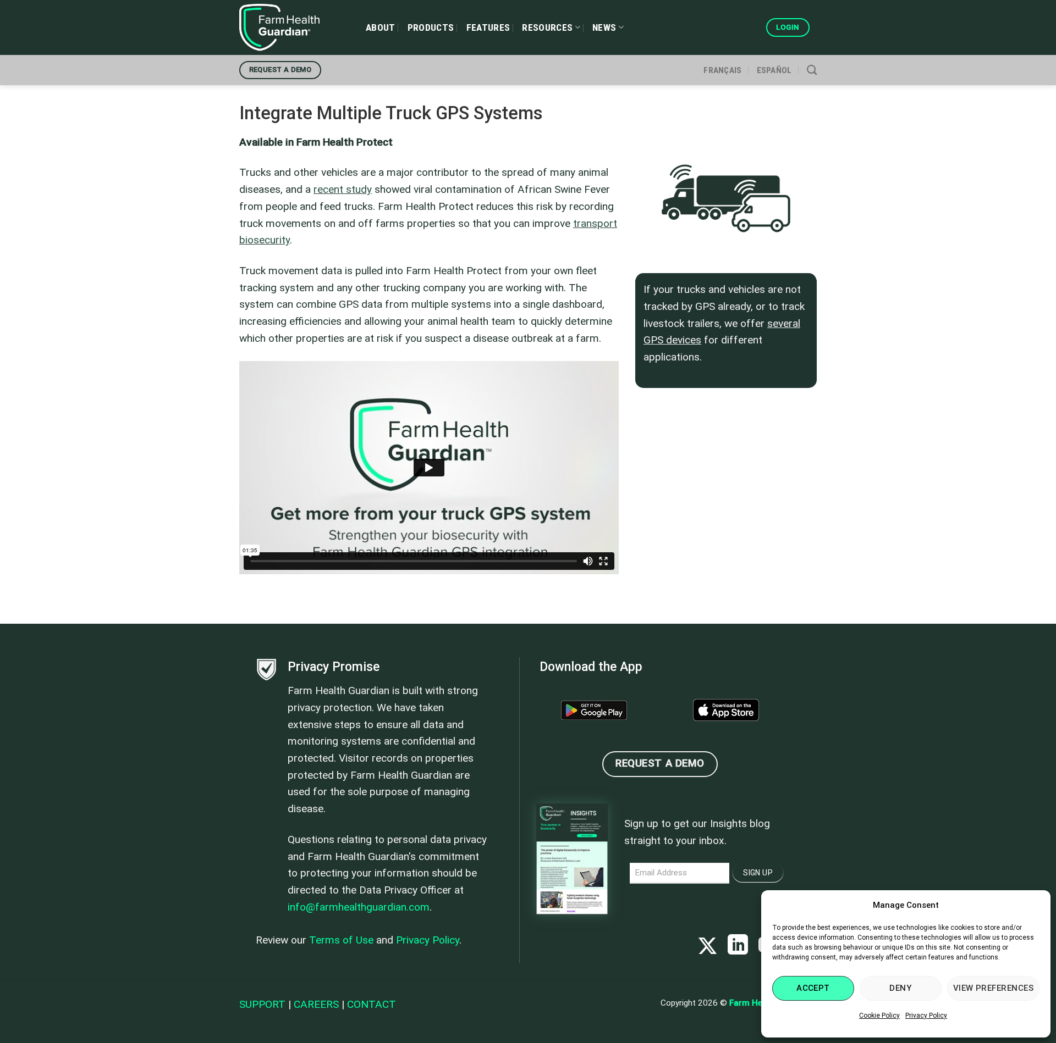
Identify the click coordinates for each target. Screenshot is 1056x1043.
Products (431, 27)
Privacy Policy (926, 1015)
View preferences (993, 988)
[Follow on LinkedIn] (738, 946)
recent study (343, 189)
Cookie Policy (879, 1015)
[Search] (812, 69)
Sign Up (758, 872)
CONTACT (371, 1004)
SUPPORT (262, 1004)
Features (488, 27)
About (380, 27)
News (604, 27)
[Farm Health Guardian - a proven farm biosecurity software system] (294, 27)
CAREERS (316, 1004)
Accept (813, 988)
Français (722, 70)
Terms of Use (341, 940)
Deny (900, 988)
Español (774, 70)
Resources (547, 27)
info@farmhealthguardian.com (359, 907)
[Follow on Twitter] (707, 946)
